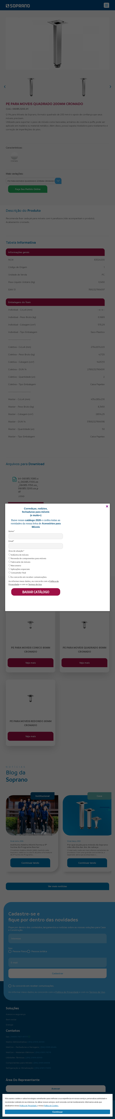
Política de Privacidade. (28, 1106)
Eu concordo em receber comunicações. (28, 577)
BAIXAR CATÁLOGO (35, 592)
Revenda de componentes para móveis (28, 558)
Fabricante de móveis (20, 562)
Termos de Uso (35, 584)
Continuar (57, 1112)
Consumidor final (18, 572)
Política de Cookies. (51, 1106)
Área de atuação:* (16, 551)
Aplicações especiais (20, 569)
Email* (11, 541)
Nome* (12, 531)
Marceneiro (15, 565)
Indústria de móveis (19, 554)
